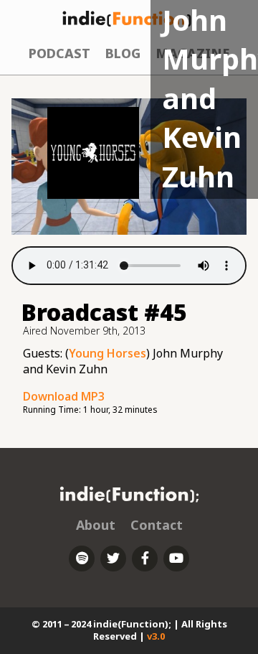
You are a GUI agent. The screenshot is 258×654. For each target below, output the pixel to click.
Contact (156, 524)
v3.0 (156, 636)
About (95, 524)
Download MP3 (64, 396)
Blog (122, 53)
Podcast (59, 53)
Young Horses (107, 353)
